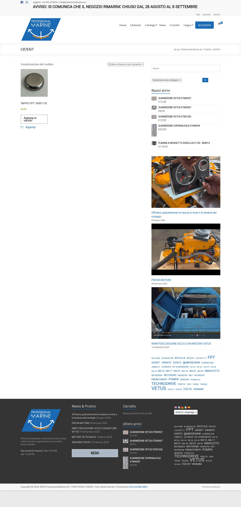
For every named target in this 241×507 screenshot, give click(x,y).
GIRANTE (166, 362)
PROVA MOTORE (161, 280)
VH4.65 (171, 389)
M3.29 (154, 371)
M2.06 (199, 367)
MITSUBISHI (156, 375)
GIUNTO (177, 362)
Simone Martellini (138, 487)
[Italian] (185, 407)
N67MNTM (199, 375)
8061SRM (155, 358)
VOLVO (187, 389)
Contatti (175, 25)
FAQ (198, 14)
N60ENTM (182, 375)
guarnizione (191, 362)
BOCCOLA (180, 358)
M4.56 (200, 371)
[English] (175, 407)
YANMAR (198, 389)
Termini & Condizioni (211, 487)
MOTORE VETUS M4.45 (84, 437)
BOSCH (190, 358)
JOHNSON (166, 367)
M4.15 (161, 371)
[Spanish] (188, 407)
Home (122, 25)
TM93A (196, 384)
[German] (182, 407)
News (162, 25)
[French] (178, 407)
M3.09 (206, 367)
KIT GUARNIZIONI (180, 367)
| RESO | (216, 14)
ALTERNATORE (167, 358)
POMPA (174, 379)
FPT (211, 357)
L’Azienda (207, 14)
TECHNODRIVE (163, 384)
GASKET (155, 362)
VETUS (158, 388)
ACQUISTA (204, 25)
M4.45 (185, 371)
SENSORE (184, 379)
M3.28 (213, 367)
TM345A (203, 384)
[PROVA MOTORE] (185, 251)
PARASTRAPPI (159, 379)
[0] (219, 24)
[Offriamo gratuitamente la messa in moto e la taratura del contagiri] (185, 183)
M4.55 (193, 371)
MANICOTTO (212, 370)
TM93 (188, 384)
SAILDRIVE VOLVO (81, 442)
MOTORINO (170, 375)
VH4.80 (178, 389)
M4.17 (169, 371)
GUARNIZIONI (207, 363)
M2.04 (192, 367)
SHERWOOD (195, 380)
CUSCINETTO (200, 358)
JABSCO (155, 367)
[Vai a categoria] (205, 80)
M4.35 (177, 371)
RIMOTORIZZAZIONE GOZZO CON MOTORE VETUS (181, 343)
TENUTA (181, 384)
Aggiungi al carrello (30, 119)
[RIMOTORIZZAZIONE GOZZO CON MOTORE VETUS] (185, 314)
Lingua (187, 25)
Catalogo (150, 25)
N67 (191, 375)
